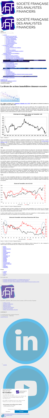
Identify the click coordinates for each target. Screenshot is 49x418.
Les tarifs (7, 48)
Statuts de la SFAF (7, 305)
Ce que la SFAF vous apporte (12, 63)
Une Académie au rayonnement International (15, 59)
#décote (4, 254)
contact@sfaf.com (4, 316)
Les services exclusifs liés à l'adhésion (13, 47)
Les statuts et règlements (10, 41)
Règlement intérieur (7, 306)
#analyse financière (7, 248)
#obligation (5, 266)
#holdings (5, 259)
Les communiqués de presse (11, 43)
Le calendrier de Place (10, 64)
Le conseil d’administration (11, 39)
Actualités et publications (8, 303)
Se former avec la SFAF (8, 308)
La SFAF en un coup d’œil (11, 36)
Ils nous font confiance (10, 67)
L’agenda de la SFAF (10, 44)
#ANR (4, 265)
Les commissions (9, 71)
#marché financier (6, 252)
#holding (5, 258)
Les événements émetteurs (11, 66)
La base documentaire (10, 75)
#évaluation (5, 253)
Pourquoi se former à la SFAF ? (12, 55)
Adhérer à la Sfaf (6, 302)
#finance (5, 247)
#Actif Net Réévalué (7, 263)
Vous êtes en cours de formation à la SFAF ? (14, 51)
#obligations (5, 267)
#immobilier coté (6, 255)
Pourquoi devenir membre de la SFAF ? (9, 80)
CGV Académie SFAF (7, 415)
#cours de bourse (6, 262)
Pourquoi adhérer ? (9, 46)
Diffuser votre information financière (10, 309)
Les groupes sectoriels (10, 73)
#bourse (4, 250)
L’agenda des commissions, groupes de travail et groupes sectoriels (19, 74)
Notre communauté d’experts (11, 37)
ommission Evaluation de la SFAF (22, 103)
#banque (5, 251)
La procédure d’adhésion (11, 49)
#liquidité (5, 260)
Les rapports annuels (10, 40)
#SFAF (4, 246)
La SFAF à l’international (11, 38)
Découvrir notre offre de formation (13, 56)
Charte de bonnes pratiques (8, 307)
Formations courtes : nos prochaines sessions (15, 58)
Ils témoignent (8, 52)
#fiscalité (5, 261)
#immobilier (5, 256)
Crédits (4, 416)
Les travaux (8, 70)
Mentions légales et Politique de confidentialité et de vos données (16, 414)
